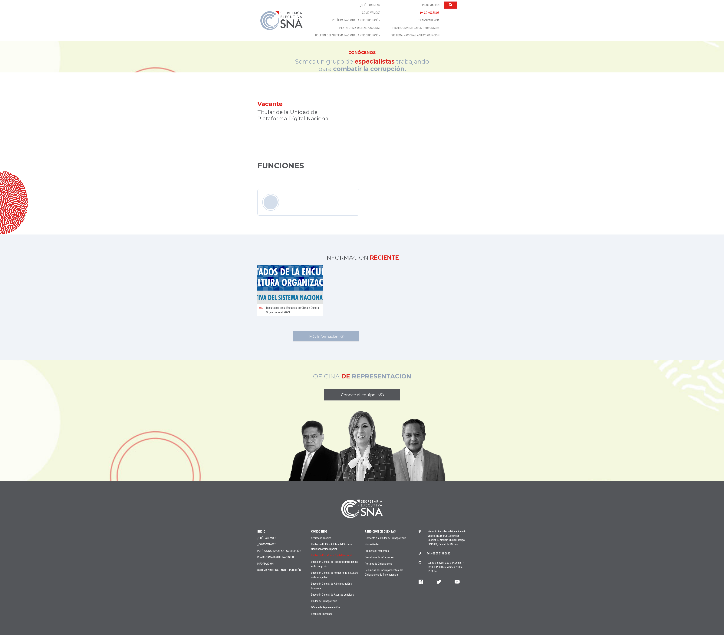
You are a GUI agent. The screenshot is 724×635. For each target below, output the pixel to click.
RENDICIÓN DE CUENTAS (380, 531)
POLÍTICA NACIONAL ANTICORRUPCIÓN (279, 551)
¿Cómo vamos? (266, 544)
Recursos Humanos (322, 614)
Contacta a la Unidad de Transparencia (385, 538)
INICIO (261, 531)
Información (265, 563)
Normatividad (372, 544)
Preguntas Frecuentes (377, 551)
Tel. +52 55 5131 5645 (438, 553)
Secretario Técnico (321, 538)
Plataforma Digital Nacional (276, 557)
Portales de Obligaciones (378, 563)
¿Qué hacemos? (266, 538)
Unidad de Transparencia (324, 601)
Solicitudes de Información (379, 557)
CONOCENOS (319, 531)
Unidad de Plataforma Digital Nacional (331, 555)
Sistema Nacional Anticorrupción (279, 570)
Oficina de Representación (325, 607)
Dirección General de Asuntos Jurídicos (332, 594)
